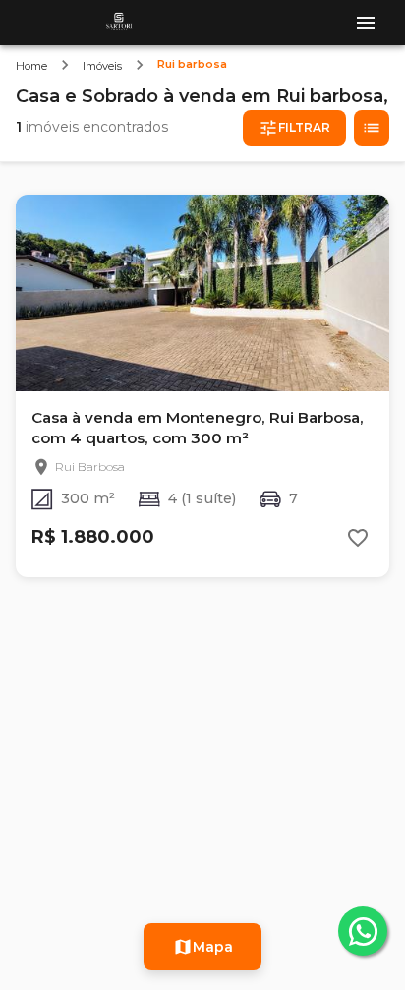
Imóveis (102, 66)
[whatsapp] (362, 931)
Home (31, 66)
